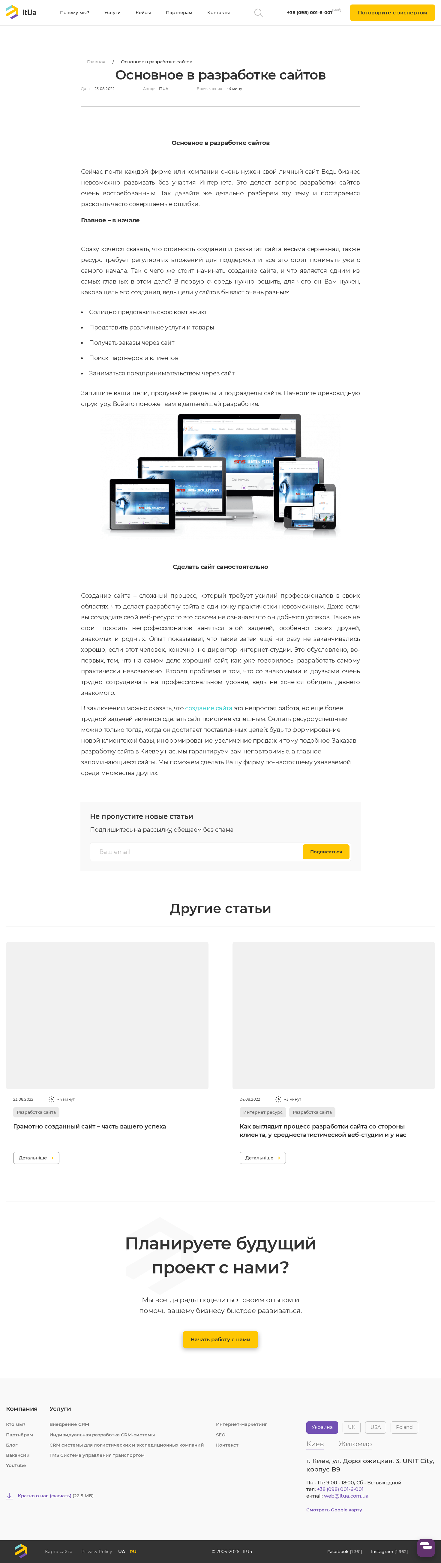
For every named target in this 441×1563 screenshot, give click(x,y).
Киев (315, 1444)
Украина (322, 1427)
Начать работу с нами (220, 1339)
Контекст (227, 1445)
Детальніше (33, 1158)
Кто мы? (16, 1424)
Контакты (218, 12)
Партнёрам (179, 12)
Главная (96, 62)
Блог (12, 1445)
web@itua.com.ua (346, 1496)
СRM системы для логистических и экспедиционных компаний (127, 1445)
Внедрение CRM (69, 1424)
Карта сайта (58, 1551)
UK (351, 1427)
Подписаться (326, 852)
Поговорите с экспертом (392, 13)
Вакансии (18, 1455)
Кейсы (143, 12)
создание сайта (208, 708)
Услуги (112, 12)
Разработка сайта (36, 1112)
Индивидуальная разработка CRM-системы (102, 1435)
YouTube (16, 1465)
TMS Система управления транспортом (97, 1455)
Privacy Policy (96, 1551)
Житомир (355, 1444)
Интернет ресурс (263, 1112)
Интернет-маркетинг (241, 1424)
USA (375, 1427)
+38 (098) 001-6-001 (309, 12)
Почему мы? (74, 12)
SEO (221, 1435)
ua (121, 1551)
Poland (404, 1427)
